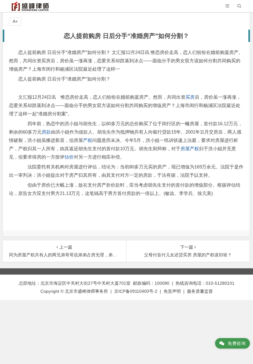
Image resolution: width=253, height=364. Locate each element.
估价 (69, 156)
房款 (46, 131)
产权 (87, 140)
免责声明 (172, 291)
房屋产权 (189, 148)
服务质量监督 (200, 291)
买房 (190, 97)
